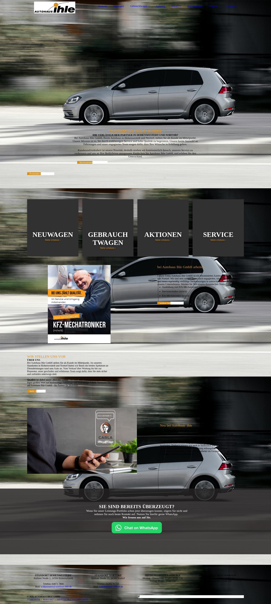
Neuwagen (118, 6)
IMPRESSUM (63, 599)
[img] (54, 11)
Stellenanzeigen (195, 6)
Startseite (102, 6)
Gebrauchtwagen (138, 6)
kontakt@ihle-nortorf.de (111, 586)
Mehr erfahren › (53, 240)
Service (174, 6)
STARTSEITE (33, 599)
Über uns (213, 6)
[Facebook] (139, 596)
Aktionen (160, 6)
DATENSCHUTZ (80, 599)
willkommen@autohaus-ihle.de (56, 586)
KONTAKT (48, 599)
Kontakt (230, 6)
